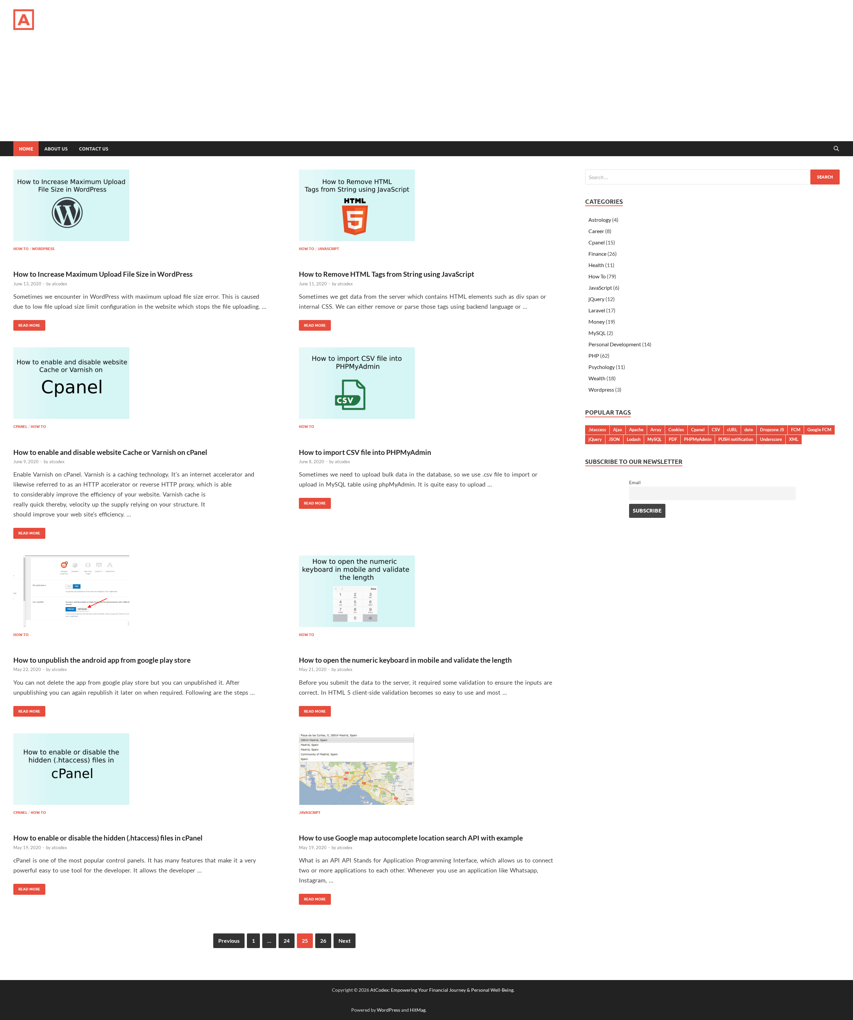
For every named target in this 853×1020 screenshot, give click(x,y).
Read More (26, 324)
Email (635, 482)
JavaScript (328, 248)
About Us (56, 149)
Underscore (771, 439)
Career (596, 231)
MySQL (597, 333)
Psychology (601, 367)
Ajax (617, 429)
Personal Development (614, 344)
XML (793, 439)
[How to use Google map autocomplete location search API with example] (427, 769)
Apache (636, 429)
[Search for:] (712, 177)
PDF (673, 439)
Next (345, 940)
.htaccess (597, 429)
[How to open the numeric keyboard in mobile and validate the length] (427, 591)
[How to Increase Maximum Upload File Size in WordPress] (141, 205)
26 (323, 940)
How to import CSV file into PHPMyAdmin (365, 452)
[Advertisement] (426, 91)
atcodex (59, 283)
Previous (229, 940)
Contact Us (93, 149)
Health (596, 265)
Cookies (676, 429)
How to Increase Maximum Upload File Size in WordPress (103, 274)
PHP (593, 355)
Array (655, 429)
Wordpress (43, 248)
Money (596, 321)
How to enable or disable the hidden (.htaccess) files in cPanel (108, 838)
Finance (597, 253)
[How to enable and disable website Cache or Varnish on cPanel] (141, 383)
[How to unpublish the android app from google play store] (141, 591)
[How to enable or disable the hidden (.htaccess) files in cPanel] (141, 769)
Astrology (599, 219)
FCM (795, 429)
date (748, 429)
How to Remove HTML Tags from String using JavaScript (386, 274)
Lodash (633, 439)
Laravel (596, 310)
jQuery (596, 299)
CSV (716, 429)
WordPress (388, 1010)
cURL (732, 429)
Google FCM (819, 429)
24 (287, 940)
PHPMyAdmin (697, 439)
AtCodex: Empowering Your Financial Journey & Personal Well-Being (441, 990)
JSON (614, 439)
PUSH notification (735, 439)
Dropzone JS (772, 429)
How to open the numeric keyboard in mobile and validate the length (405, 660)
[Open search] (836, 149)
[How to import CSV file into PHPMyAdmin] (427, 383)
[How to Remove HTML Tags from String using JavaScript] (427, 205)
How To (21, 248)
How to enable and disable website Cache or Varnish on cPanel (110, 452)
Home (26, 149)
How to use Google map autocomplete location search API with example (411, 838)
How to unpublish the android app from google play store (102, 660)
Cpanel (20, 426)
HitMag (418, 1010)
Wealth (596, 378)
